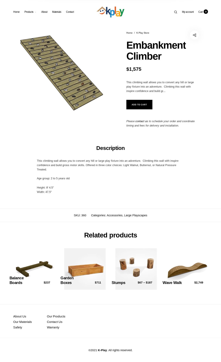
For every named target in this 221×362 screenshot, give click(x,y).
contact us (141, 121)
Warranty (53, 327)
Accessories (114, 215)
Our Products (56, 316)
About (44, 11)
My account (187, 11)
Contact (70, 11)
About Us (19, 316)
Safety (17, 327)
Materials (56, 11)
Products (28, 11)
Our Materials (22, 322)
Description (110, 148)
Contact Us (54, 322)
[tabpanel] (61, 73)
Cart (202, 11)
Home (16, 11)
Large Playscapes (135, 215)
